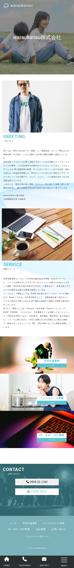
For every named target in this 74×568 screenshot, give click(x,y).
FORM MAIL (39, 491)
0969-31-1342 (39, 482)
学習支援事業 (30, 523)
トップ (13, 523)
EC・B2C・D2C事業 (19, 529)
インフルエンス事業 (54, 523)
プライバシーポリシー (37, 536)
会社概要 (41, 529)
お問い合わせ (58, 529)
